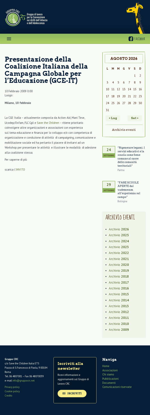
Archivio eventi (124, 130)
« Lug (113, 118)
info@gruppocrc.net (23, 380)
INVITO (20, 169)
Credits (8, 395)
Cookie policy (12, 391)
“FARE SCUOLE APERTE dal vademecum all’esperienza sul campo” (129, 189)
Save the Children (48, 123)
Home (105, 366)
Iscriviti (74, 393)
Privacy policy (12, 387)
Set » (134, 118)
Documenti (109, 383)
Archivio (119, 229)
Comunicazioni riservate (117, 387)
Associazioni (110, 370)
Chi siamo (108, 374)
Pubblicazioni (110, 378)
